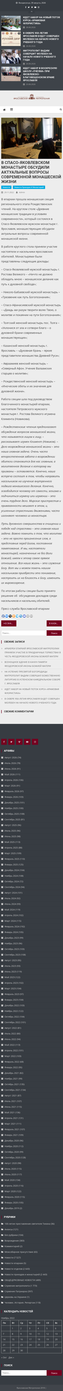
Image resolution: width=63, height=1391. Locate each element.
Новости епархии (14, 1263)
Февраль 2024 (12, 926)
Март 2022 (10, 1056)
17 (30, 1339)
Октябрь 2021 (12, 1084)
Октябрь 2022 (12, 1016)
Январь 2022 (11, 1067)
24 (30, 1344)
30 (21, 1350)
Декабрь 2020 (12, 1140)
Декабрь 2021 (12, 1073)
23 (21, 1344)
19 (47, 1339)
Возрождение (12, 1240)
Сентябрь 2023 (12, 954)
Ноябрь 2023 (11, 943)
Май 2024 (10, 909)
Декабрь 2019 (12, 1208)
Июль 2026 (10, 763)
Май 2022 (10, 1044)
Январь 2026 (11, 796)
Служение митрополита (17, 1285)
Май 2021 (10, 1112)
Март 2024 (10, 920)
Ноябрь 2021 (11, 1078)
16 (21, 1339)
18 (39, 1339)
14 (4, 1339)
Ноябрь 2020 (11, 1146)
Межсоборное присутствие (19, 1251)
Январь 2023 (11, 999)
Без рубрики (11, 1235)
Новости (6, 187)
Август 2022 (11, 1027)
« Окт (4, 1357)
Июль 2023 (10, 965)
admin (22, 192)
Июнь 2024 (10, 904)
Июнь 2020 (10, 1174)
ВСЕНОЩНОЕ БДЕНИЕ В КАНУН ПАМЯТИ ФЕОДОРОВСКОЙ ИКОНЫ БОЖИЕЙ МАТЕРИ (28, 664)
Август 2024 (11, 892)
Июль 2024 (10, 898)
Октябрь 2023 (12, 949)
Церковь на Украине (15, 1297)
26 (47, 1344)
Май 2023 (10, 977)
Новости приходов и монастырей (29, 187)
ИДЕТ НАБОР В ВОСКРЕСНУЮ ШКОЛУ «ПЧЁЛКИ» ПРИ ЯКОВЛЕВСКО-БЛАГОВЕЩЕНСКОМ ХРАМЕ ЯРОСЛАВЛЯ (40, 74)
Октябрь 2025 (12, 813)
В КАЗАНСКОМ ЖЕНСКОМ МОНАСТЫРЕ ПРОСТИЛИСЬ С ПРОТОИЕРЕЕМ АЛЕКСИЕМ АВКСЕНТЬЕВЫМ (55, 623)
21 (4, 1344)
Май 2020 (10, 1180)
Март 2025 (10, 853)
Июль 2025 (10, 830)
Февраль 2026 (12, 791)
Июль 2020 (10, 1168)
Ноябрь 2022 (11, 1011)
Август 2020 (11, 1163)
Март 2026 (10, 785)
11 (39, 1333)
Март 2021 (10, 1123)
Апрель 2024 (11, 915)
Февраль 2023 (12, 994)
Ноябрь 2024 (11, 875)
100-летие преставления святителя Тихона (27, 1223)
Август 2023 (11, 960)
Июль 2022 (10, 1033)
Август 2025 (11, 825)
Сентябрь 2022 (12, 1022)
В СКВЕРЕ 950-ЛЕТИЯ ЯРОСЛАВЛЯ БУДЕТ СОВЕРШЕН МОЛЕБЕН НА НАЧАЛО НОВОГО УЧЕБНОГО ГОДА (41, 38)
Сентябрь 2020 (12, 1157)
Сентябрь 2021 (12, 1089)
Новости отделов (13, 1268)
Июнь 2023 (10, 971)
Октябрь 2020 (12, 1151)
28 (4, 1350)
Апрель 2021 (11, 1118)
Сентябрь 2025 (12, 819)
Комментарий (12, 1246)
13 (56, 1333)
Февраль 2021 (12, 1129)
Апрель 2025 (11, 847)
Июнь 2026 (10, 768)
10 (30, 1333)
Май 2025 (10, 842)
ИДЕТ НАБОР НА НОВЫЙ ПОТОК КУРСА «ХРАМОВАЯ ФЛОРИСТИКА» (41, 20)
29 (13, 1350)
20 (56, 1339)
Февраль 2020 (12, 1196)
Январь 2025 (11, 864)
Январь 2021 (11, 1135)
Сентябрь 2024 (12, 887)
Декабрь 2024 (12, 870)
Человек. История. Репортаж (20, 1302)
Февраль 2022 (12, 1061)
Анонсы (9, 1229)
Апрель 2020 (11, 1185)
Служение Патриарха (16, 1291)
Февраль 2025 (12, 858)
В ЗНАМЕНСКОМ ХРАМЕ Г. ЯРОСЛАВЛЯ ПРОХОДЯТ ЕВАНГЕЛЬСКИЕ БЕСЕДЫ (10, 623)
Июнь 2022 (10, 1039)
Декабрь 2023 (12, 937)
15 (13, 1339)
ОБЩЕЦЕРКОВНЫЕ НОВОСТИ (20, 1280)
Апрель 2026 (11, 780)
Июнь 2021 (10, 1106)
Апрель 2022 (11, 1050)
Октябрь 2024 (12, 881)
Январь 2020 (11, 1202)
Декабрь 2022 (12, 1005)
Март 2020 (10, 1191)
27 (56, 1344)
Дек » (11, 1357)
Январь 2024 (11, 932)
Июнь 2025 (10, 836)
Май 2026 (10, 774)
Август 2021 (11, 1095)
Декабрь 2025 (12, 802)
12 (47, 1333)
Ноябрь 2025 (11, 808)
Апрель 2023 (11, 982)
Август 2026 (11, 757)
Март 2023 (10, 988)
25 (39, 1344)
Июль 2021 (10, 1101)
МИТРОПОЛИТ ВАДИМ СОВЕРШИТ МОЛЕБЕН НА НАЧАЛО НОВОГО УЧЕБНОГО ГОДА (39, 55)
